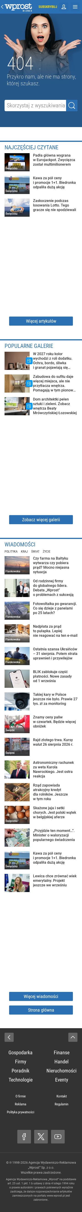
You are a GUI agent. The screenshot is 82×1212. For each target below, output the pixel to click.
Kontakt (61, 1096)
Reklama (20, 1104)
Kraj (24, 551)
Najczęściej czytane (31, 147)
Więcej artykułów (41, 321)
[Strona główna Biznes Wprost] (18, 7)
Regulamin (61, 1104)
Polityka (11, 551)
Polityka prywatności (20, 1112)
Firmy (20, 1061)
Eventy (61, 1080)
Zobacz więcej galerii (41, 519)
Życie (46, 551)
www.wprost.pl (56, 1195)
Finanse (61, 1052)
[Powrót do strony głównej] (9, 1037)
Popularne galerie (29, 346)
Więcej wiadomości (41, 996)
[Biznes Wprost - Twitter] (41, 1136)
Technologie (21, 1080)
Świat (35, 551)
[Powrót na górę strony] (72, 1037)
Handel (61, 1061)
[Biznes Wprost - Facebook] (24, 1136)
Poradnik (20, 1071)
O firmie (20, 1096)
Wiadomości (20, 544)
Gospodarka (20, 1052)
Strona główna (41, 1010)
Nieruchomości (61, 1071)
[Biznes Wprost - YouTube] (58, 1136)
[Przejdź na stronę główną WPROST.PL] (2, 7)
